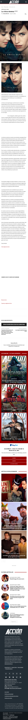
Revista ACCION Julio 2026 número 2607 (14, 439)
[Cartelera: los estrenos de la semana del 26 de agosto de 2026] (14, 545)
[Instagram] (16, 673)
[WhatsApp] (6, 673)
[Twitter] (13, 673)
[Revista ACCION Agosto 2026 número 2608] (14, 398)
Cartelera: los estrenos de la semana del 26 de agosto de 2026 (14, 556)
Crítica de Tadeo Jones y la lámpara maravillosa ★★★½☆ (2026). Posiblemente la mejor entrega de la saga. (14, 527)
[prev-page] (2, 561)
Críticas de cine (12, 7)
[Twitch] (16, 677)
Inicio (2, 7)
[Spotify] (20, 677)
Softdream (12, 714)
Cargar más (13, 621)
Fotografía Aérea (8, 668)
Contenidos (14, 378)
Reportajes (6, 7)
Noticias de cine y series (14, 498)
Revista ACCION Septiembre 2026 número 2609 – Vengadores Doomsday (14, 381)
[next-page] (4, 561)
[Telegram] (13, 677)
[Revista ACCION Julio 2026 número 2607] (14, 427)
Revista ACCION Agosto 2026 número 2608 (14, 409)
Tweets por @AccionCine (6, 303)
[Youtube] (6, 677)
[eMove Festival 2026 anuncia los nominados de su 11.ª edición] (5, 606)
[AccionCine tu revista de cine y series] (14, 631)
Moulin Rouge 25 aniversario (14, 500)
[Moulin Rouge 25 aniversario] (14, 488)
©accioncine (4, 299)
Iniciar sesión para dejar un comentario (14, 324)
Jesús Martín (6, 13)
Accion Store (14, 667)
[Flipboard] (9, 677)
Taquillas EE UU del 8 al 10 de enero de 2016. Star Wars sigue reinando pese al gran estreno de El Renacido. (7, 332)
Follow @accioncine (5, 246)
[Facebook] (9, 673)
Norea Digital (20, 667)
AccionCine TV (8, 667)
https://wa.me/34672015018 (15, 688)
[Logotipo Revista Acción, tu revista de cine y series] (14, 2)
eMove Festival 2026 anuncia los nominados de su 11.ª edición (18, 607)
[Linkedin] (20, 673)
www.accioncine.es (9, 663)
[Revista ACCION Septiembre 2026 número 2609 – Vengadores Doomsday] (14, 370)
